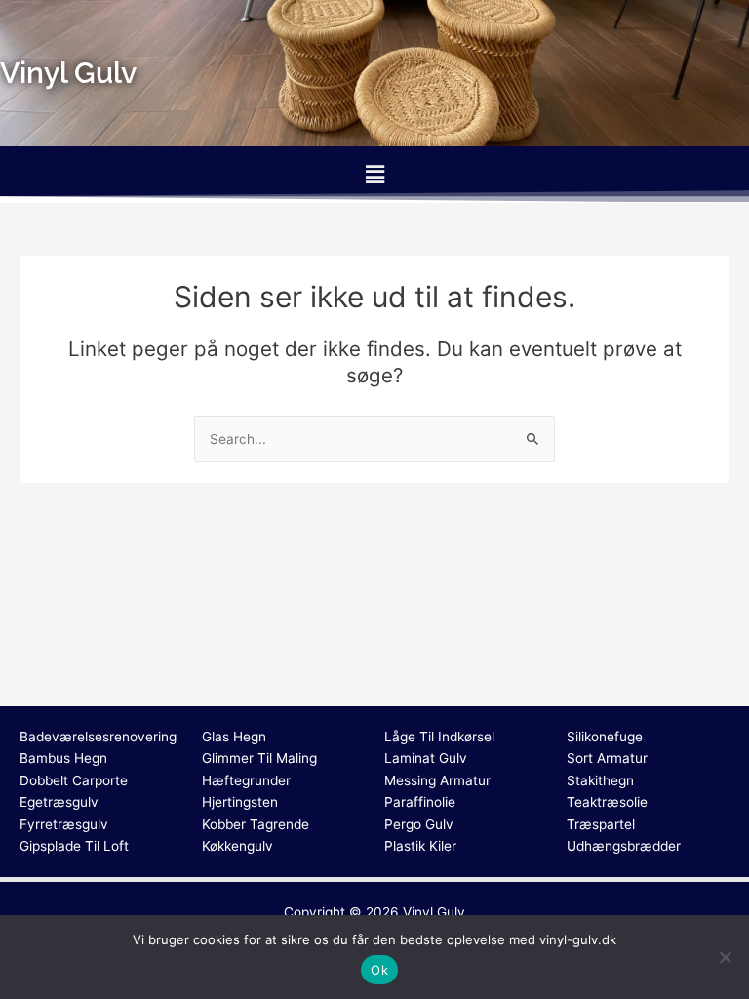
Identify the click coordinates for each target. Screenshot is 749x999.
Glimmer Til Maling (259, 758)
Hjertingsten (240, 802)
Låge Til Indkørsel (439, 736)
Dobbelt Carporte (74, 780)
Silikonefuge (605, 736)
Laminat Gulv (425, 758)
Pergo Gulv (418, 824)
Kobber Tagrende (255, 824)
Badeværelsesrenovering (98, 736)
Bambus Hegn (63, 758)
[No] (724, 957)
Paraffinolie (419, 802)
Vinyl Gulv (434, 912)
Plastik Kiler (420, 846)
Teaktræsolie (607, 802)
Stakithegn (600, 780)
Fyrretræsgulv (64, 824)
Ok (379, 970)
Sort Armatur (607, 758)
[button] (374, 174)
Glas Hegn (234, 736)
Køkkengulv (237, 846)
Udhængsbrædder (624, 846)
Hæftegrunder (246, 780)
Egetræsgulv (59, 802)
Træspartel (601, 824)
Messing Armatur (437, 780)
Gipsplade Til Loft (74, 846)
